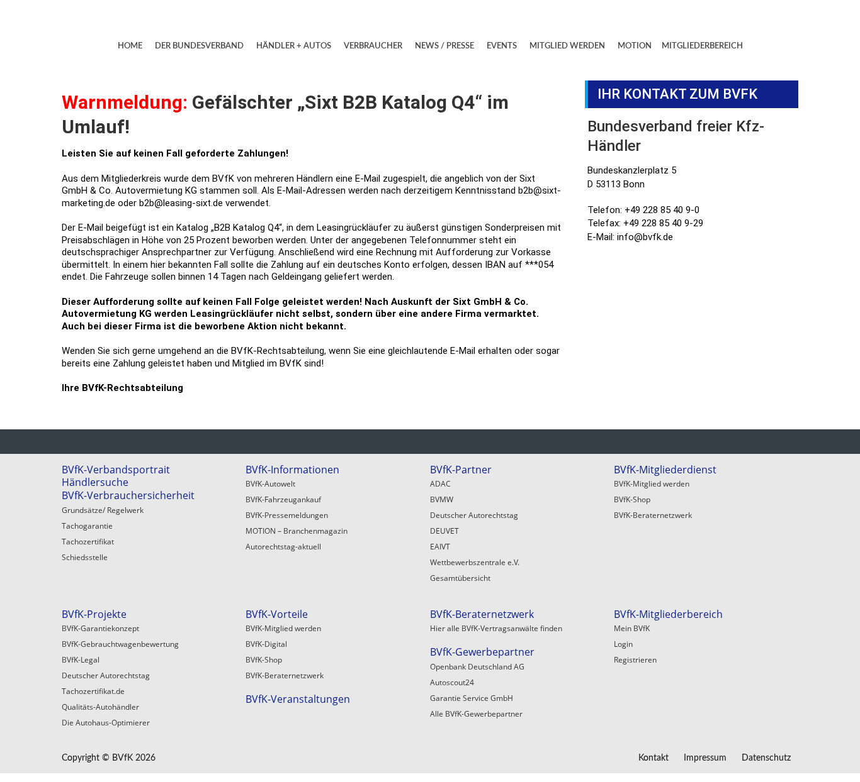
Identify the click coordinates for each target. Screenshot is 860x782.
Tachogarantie (87, 525)
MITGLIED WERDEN (567, 46)
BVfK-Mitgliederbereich (668, 614)
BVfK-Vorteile (277, 614)
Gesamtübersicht (460, 578)
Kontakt (653, 758)
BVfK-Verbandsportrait (116, 469)
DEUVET (444, 531)
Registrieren (635, 659)
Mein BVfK (632, 628)
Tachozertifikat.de (93, 691)
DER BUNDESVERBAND (199, 46)
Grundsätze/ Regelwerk (103, 510)
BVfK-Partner (461, 469)
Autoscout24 (452, 682)
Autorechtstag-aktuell (283, 546)
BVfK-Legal (80, 659)
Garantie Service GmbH (471, 698)
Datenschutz (766, 758)
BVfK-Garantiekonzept (100, 628)
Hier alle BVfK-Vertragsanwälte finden (496, 628)
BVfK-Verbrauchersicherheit (128, 495)
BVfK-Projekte (94, 614)
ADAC (440, 483)
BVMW (441, 499)
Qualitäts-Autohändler (100, 707)
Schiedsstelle (85, 557)
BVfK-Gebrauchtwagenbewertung (120, 644)
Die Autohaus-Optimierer (106, 722)
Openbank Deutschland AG (477, 666)
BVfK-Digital (266, 644)
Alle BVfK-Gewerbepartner (476, 713)
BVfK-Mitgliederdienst (665, 469)
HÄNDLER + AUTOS (293, 46)
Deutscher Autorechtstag (474, 515)
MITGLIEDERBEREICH (702, 46)
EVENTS (502, 46)
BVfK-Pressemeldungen (287, 515)
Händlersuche (95, 482)
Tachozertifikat (88, 541)
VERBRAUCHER (373, 46)
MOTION (635, 46)
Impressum (705, 758)
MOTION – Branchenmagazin (297, 531)
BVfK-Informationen (292, 469)
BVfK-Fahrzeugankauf (283, 499)
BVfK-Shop (632, 499)
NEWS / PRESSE (444, 46)
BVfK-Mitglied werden (651, 483)
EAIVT (440, 546)
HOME (130, 46)
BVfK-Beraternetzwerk (653, 515)
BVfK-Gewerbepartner (482, 652)
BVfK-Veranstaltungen (298, 699)
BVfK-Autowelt (270, 483)
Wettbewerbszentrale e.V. (474, 562)
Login (623, 644)
